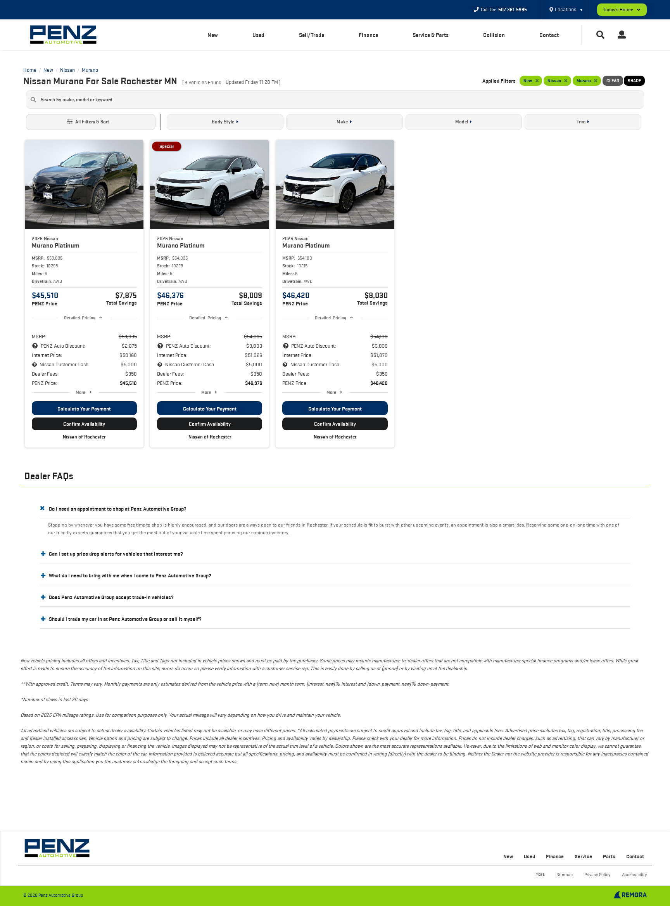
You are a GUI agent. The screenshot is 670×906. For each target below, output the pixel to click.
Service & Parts (431, 34)
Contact (549, 34)
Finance (368, 34)
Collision (494, 34)
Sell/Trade (311, 34)
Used (258, 34)
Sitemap (564, 874)
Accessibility (634, 874)
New (212, 34)
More (80, 392)
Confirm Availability (84, 424)
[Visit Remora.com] (630, 897)
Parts (609, 856)
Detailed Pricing (79, 317)
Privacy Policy (597, 874)
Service (583, 856)
